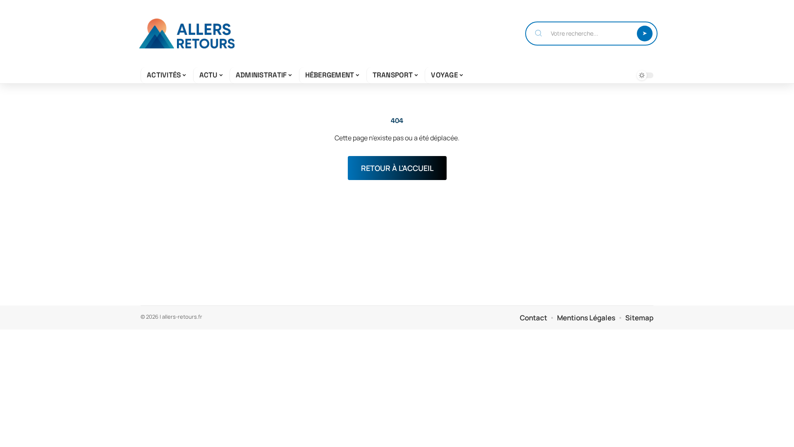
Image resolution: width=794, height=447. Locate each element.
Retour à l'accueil (397, 168)
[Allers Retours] (187, 33)
